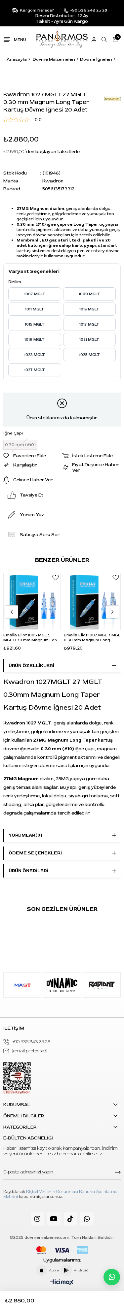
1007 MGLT (34, 294)
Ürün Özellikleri (31, 665)
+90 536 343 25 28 (31, 1041)
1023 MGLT (34, 354)
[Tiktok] (70, 1219)
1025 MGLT (89, 354)
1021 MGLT (89, 339)
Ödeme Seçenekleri (35, 853)
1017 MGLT (89, 324)
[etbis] (17, 1078)
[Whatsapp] (87, 1219)
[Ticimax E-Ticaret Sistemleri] (62, 1282)
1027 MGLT (34, 370)
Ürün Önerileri (28, 871)
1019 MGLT (34, 339)
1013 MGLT (89, 309)
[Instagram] (37, 1219)
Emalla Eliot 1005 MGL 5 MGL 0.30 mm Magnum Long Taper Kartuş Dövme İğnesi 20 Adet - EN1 (31, 638)
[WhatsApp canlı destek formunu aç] (111, 1277)
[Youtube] (54, 1219)
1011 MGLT (34, 309)
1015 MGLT (35, 324)
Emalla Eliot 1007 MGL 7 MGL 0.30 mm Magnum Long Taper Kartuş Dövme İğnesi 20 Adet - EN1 (92, 638)
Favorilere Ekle (55, 577)
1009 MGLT (89, 294)
